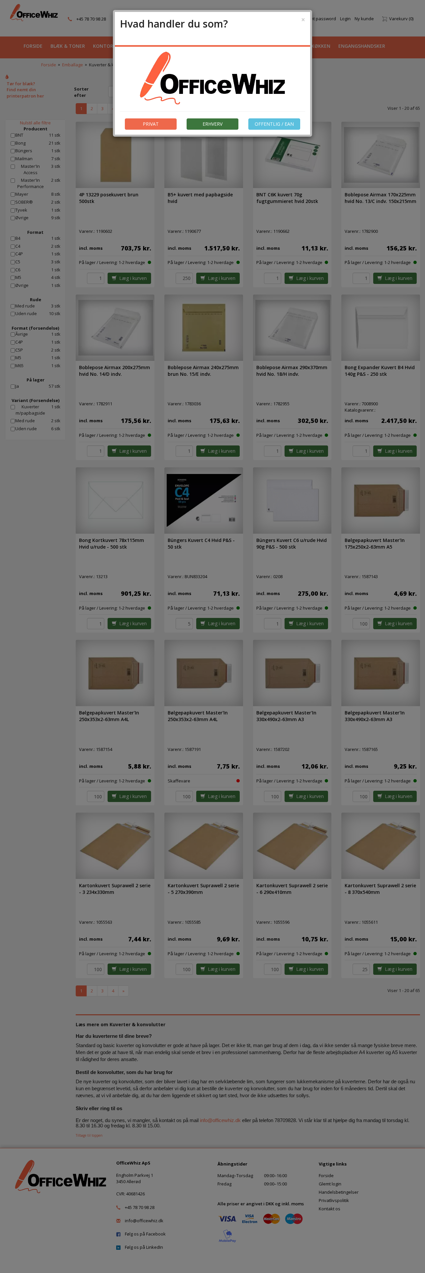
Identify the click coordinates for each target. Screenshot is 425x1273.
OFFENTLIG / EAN (274, 124)
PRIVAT (151, 124)
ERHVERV (212, 124)
